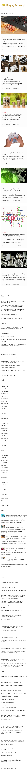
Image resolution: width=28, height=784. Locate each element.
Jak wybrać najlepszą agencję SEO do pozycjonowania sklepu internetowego (11, 317)
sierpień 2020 (4, 433)
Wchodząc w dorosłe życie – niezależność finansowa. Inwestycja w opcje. (12, 627)
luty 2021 (3, 425)
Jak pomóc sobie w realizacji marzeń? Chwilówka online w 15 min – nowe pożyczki (13, 706)
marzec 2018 (4, 462)
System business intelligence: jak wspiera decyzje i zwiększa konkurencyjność (16, 516)
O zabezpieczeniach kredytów (8, 752)
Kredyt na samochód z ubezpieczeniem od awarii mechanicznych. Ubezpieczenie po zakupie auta (13, 711)
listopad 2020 (4, 430)
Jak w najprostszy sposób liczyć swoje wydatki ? (13, 370)
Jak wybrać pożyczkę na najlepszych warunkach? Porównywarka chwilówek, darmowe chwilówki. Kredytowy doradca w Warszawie (14, 235)
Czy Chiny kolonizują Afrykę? (8, 354)
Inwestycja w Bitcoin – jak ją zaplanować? (12, 685)
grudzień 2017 (4, 470)
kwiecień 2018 (4, 460)
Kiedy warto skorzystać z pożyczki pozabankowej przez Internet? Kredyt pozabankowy (12, 190)
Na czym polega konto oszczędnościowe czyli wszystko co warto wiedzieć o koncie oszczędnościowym (13, 760)
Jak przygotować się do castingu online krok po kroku (13, 591)
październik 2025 (5, 391)
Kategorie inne (5, 505)
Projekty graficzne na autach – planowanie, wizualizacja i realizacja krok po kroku (12, 306)
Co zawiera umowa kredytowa (9, 768)
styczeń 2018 (4, 467)
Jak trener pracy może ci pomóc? (9, 582)
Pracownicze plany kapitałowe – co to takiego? (13, 656)
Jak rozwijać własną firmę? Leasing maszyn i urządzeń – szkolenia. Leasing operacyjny (12, 602)
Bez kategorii (4, 498)
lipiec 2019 (3, 445)
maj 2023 (3, 411)
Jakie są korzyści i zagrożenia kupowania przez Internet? (13, 606)
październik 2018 (5, 455)
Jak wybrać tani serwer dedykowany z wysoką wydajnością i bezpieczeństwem (13, 652)
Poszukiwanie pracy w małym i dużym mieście (12, 623)
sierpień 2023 (4, 406)
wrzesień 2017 (4, 477)
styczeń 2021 (4, 428)
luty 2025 (3, 396)
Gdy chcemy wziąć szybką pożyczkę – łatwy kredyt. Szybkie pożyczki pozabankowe (13, 114)
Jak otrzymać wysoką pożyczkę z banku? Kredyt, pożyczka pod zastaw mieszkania (14, 40)
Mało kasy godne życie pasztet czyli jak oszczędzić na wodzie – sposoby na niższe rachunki (16, 559)
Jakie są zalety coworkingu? (8, 630)
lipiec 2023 (3, 408)
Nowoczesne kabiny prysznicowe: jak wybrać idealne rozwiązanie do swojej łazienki (12, 310)
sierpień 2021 (4, 420)
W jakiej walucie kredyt (7, 744)
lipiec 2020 (3, 435)
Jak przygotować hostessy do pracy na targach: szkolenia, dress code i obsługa (13, 313)
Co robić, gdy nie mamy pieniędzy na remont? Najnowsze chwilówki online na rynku (12, 689)
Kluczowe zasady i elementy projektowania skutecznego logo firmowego (12, 362)
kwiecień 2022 (4, 416)
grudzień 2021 (4, 418)
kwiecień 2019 (4, 452)
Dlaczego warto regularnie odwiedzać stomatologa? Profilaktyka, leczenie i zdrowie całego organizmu (13, 301)
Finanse (4, 37)
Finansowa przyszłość (7, 619)
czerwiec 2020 (4, 438)
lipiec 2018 (3, 457)
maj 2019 (3, 450)
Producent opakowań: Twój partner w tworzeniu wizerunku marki (11, 366)
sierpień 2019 (4, 443)
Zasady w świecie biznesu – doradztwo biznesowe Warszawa (12, 78)
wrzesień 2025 (4, 393)
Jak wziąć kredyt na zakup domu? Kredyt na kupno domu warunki (14, 332)
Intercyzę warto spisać (7, 755)
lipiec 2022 (3, 413)
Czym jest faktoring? (6, 719)
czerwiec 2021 (4, 423)
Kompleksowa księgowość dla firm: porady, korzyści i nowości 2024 (15, 526)
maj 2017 (3, 484)
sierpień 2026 (4, 384)
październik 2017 (5, 475)
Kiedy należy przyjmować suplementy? (15, 548)
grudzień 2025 (4, 389)
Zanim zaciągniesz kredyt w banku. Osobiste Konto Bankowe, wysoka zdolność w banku (12, 741)
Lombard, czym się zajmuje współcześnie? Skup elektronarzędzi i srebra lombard (14, 274)
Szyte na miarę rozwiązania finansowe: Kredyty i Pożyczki (13, 340)
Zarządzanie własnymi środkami (9, 737)
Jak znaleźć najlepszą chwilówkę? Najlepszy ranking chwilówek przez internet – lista (12, 682)
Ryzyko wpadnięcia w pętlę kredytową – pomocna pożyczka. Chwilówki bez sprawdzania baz (14, 677)
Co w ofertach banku (6, 723)
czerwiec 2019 (4, 448)
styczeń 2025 (4, 398)
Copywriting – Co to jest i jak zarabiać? (11, 645)
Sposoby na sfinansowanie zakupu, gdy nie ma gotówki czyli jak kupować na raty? (16, 538)
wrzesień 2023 (4, 403)
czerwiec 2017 (4, 482)
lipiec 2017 (3, 480)
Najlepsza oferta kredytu (7, 702)
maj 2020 (3, 440)
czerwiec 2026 (4, 386)
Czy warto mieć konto (7, 765)
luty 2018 (3, 465)
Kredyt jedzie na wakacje (7, 336)
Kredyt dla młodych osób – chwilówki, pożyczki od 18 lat (14, 153)
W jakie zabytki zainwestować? (9, 358)
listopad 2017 (4, 472)
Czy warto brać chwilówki (8, 699)
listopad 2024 (4, 401)
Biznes (4, 76)
